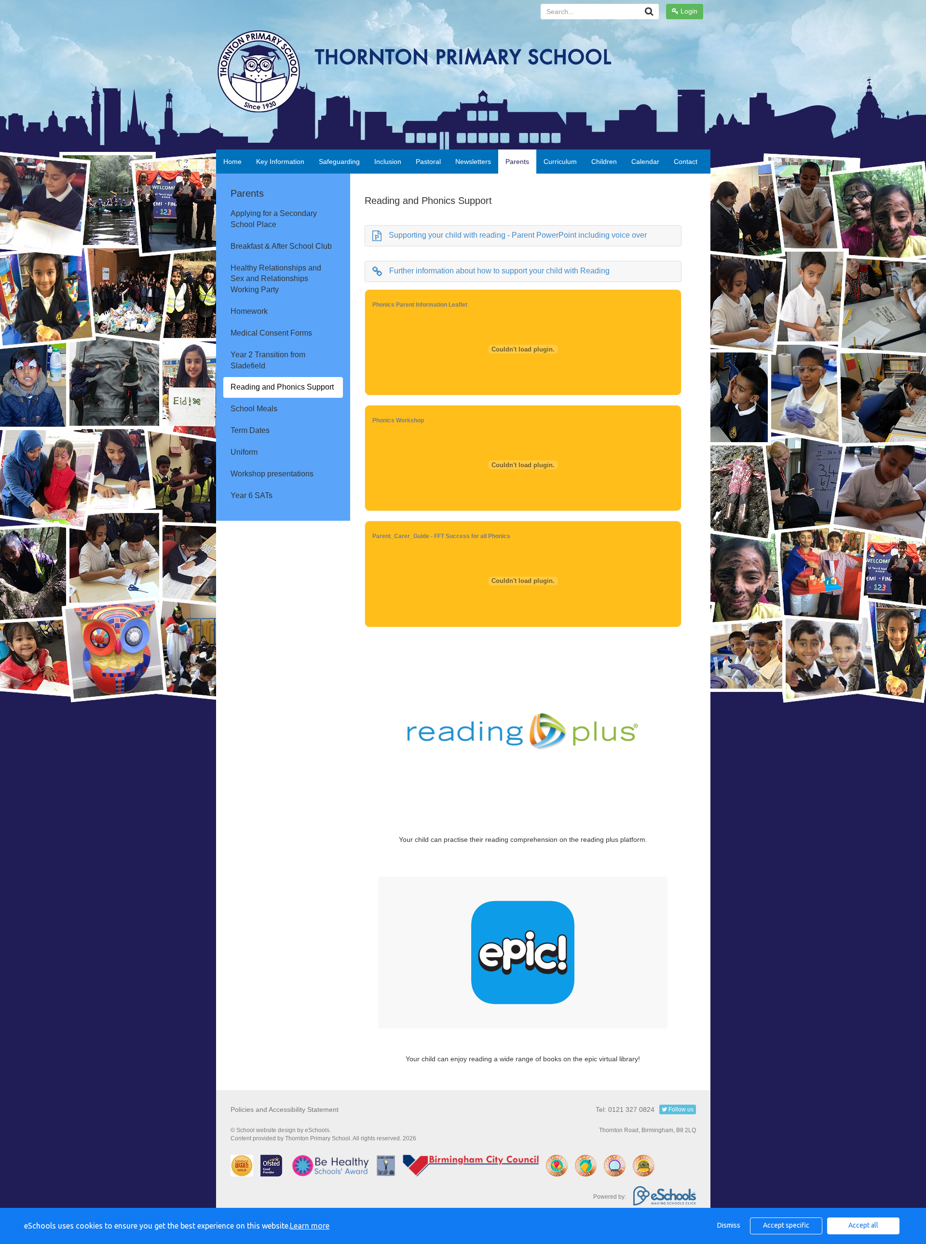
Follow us (680, 1109)
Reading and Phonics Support (282, 387)
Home (232, 161)
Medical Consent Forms (271, 333)
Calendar (645, 161)
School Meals (254, 409)
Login (688, 11)
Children (604, 161)
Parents (517, 161)
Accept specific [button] (786, 1225)
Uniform (244, 452)
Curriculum (560, 161)
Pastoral (428, 161)
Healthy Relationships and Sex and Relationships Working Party (276, 279)
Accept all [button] (863, 1225)
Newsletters (473, 161)
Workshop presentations (272, 474)
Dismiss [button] (728, 1225)
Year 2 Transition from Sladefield (268, 360)
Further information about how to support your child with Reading (499, 271)
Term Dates (250, 430)
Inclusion (387, 161)
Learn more (309, 1225)
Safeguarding (339, 161)
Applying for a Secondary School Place (274, 219)
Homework (249, 311)
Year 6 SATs (251, 495)
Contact (685, 161)
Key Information (280, 161)
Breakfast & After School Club (281, 246)
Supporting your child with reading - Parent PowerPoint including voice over (518, 235)
